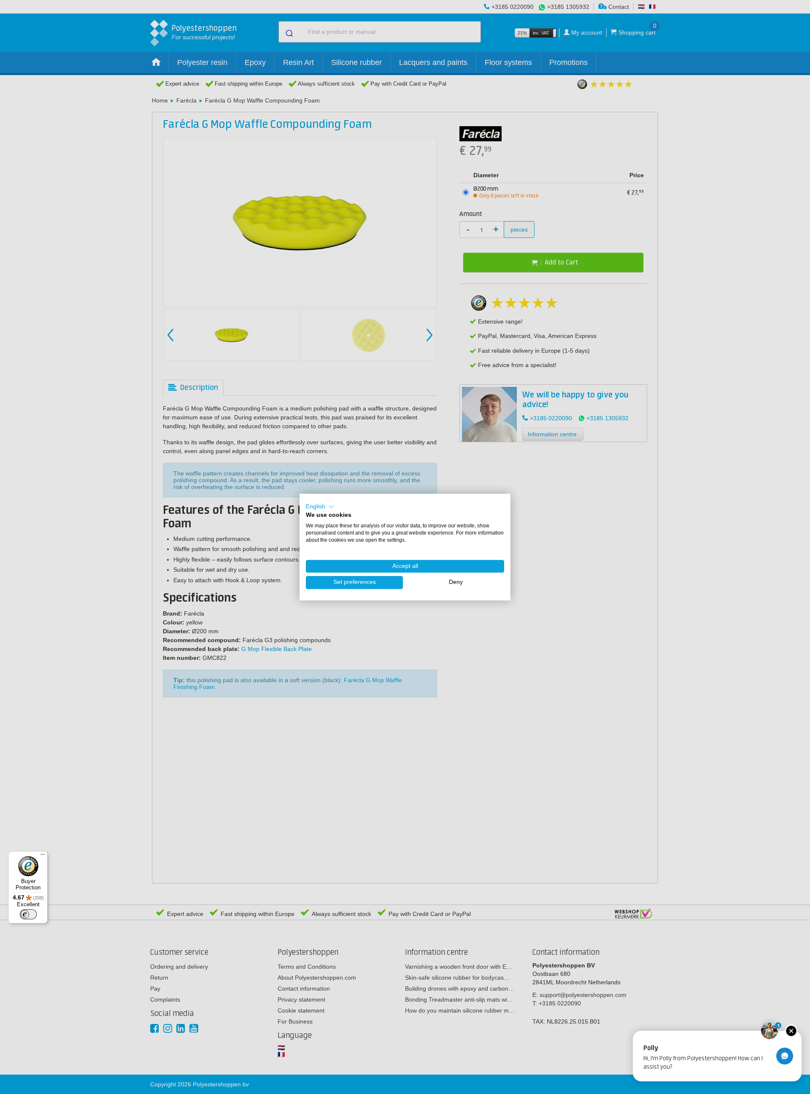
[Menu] (43, 856)
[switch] (28, 914)
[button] (320, 507)
